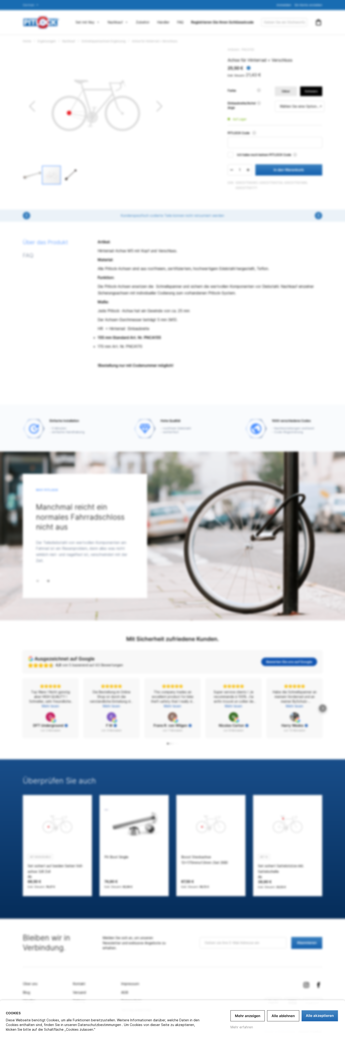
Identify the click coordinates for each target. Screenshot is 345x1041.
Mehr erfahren (241, 1027)
